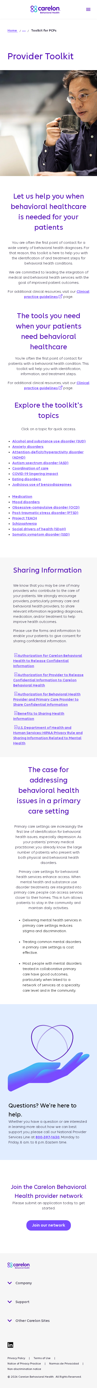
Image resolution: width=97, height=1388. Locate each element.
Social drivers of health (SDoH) (39, 529)
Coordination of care (30, 468)
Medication (22, 496)
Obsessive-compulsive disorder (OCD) (46, 507)
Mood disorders (26, 502)
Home (13, 30)
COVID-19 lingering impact (35, 474)
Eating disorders (26, 479)
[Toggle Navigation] (88, 9)
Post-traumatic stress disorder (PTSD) (45, 513)
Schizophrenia (24, 524)
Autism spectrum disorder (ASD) (40, 463)
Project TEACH (24, 518)
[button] (24, 31)
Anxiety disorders (28, 447)
